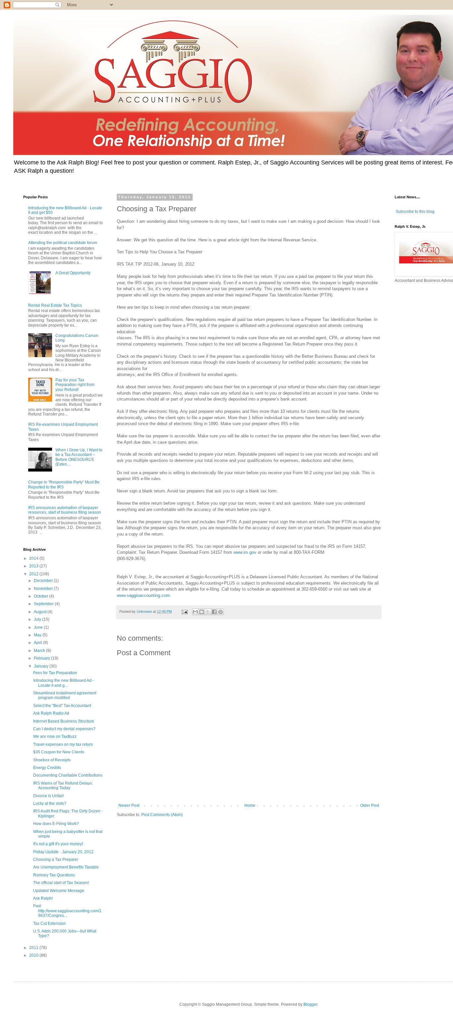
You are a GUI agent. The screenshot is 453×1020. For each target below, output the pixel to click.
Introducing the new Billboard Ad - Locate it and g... (63, 682)
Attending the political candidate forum (62, 242)
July (38, 619)
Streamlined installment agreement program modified (64, 695)
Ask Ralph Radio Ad (51, 713)
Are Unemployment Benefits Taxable (66, 867)
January (41, 666)
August (40, 611)
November (44, 588)
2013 (34, 566)
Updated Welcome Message (58, 890)
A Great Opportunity (73, 273)
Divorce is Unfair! (48, 796)
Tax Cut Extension (49, 923)
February (42, 658)
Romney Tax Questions (54, 875)
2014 (34, 558)
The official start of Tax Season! (61, 882)
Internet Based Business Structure (63, 721)
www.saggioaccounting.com (143, 595)
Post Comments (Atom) (162, 814)
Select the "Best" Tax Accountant (62, 705)
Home (249, 805)
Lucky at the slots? (49, 803)
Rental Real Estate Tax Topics (55, 305)
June (39, 627)
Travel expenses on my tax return (63, 744)
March (40, 650)
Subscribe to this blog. (415, 211)
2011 (34, 947)
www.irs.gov (244, 552)
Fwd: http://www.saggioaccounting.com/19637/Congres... (67, 911)
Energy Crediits (47, 767)
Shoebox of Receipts (52, 760)
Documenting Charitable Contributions (67, 775)
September (44, 604)
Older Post (369, 805)
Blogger (310, 1004)
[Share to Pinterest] (220, 611)
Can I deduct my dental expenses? (64, 729)
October (41, 596)
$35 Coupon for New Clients (58, 752)
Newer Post (128, 805)
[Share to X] (208, 611)
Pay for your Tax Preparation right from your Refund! (75, 385)
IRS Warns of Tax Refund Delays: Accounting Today (63, 785)
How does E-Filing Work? (56, 823)
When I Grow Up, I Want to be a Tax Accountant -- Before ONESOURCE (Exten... (78, 457)
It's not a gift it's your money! (58, 844)
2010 (34, 955)
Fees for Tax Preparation (55, 672)
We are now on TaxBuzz (55, 736)
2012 (34, 574)
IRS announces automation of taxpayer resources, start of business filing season (64, 510)
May (38, 635)
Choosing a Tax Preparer (55, 859)
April (38, 642)
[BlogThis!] (201, 611)
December (44, 580)
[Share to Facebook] (214, 611)
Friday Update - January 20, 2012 (63, 852)
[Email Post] (184, 611)
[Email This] (195, 611)
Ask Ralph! (43, 898)
